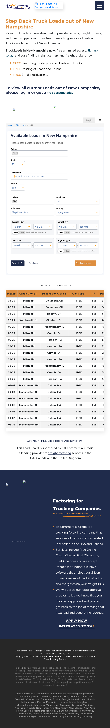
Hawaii (75, 699)
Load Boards (30, 673)
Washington (45, 716)
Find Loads (83, 667)
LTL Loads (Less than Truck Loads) (76, 673)
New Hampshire (45, 707)
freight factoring (59, 453)
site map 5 (74, 682)
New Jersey (61, 707)
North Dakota (41, 710)
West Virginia (60, 716)
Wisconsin (74, 716)
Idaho (83, 699)
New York (89, 707)
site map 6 (87, 682)
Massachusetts (25, 705)
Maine (72, 702)
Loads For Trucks (26, 676)
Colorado (20, 699)
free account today (60, 93)
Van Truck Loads (83, 679)
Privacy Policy (58, 659)
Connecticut (33, 699)
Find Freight (68, 667)
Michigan (39, 705)
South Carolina (41, 713)
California (86, 696)
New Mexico (76, 707)
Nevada (31, 707)
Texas (82, 713)
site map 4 (61, 682)
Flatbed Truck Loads (36, 670)
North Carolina (24, 710)
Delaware (46, 699)
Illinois (91, 699)
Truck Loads (65, 679)
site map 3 (47, 682)
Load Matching (47, 673)
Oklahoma (62, 710)
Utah (90, 713)
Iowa (33, 702)
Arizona (64, 696)
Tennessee (72, 713)
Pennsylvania (86, 710)
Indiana (25, 702)
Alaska (55, 696)
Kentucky (51, 702)
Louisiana (63, 702)
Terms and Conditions (83, 656)
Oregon (73, 710)
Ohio (52, 710)
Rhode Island (24, 713)
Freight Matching (59, 670)
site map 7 (48, 684)
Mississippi (65, 705)
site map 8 (61, 684)
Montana (88, 705)
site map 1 (21, 682)
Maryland (82, 702)
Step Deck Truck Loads (74, 676)
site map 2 (34, 682)
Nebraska (20, 707)
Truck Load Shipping (44, 679)
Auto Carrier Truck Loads (46, 667)
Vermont (23, 716)
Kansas (41, 702)
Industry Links (79, 670)
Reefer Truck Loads (48, 676)
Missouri (77, 705)
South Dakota (57, 713)
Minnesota (52, 705)
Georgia (65, 699)
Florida (56, 699)
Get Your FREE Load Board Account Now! (55, 441)
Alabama (45, 696)
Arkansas (75, 696)
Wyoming (86, 716)
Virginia (33, 716)
